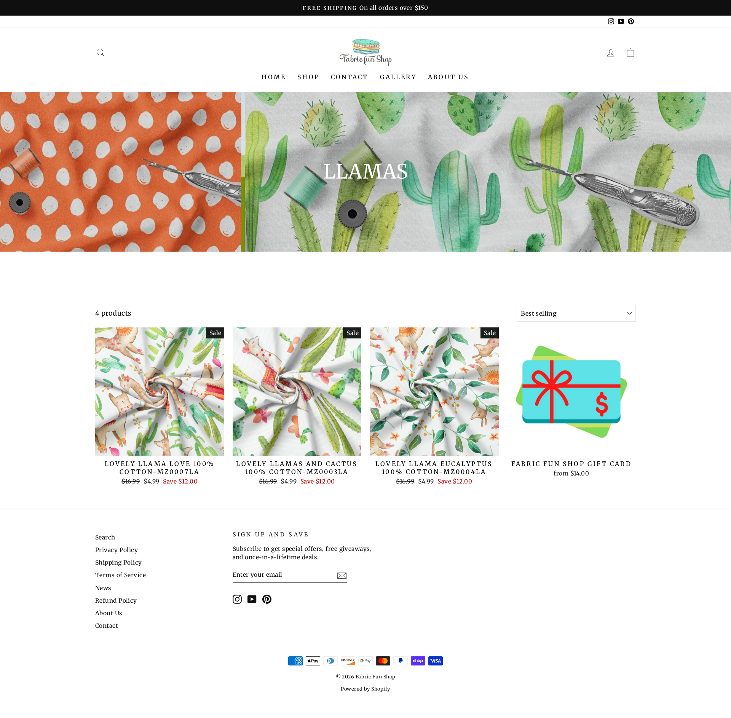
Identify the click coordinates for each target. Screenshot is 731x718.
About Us (448, 77)
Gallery (398, 77)
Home (274, 77)
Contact (349, 77)
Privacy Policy (116, 550)
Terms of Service (120, 575)
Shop (308, 77)
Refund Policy (116, 600)
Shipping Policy (118, 562)
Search (105, 537)
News (103, 588)
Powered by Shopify (365, 689)
